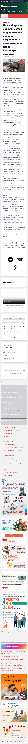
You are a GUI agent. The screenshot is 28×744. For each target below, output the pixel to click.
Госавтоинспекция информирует (12, 439)
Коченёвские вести (10, 7)
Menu (4, 16)
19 (11, 328)
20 (14, 328)
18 (7, 328)
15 (20, 326)
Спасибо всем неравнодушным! (9, 656)
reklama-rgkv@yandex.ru (20, 416)
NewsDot (20, 743)
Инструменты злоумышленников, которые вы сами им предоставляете (13, 669)
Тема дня (6, 475)
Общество (7, 458)
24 (4, 331)
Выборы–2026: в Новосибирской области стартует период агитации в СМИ (12, 660)
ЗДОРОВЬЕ (7, 442)
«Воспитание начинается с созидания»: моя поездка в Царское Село (13, 652)
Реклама (6, 469)
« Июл (13, 337)
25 (8, 331)
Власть (6, 436)
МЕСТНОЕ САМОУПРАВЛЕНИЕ (12, 447)
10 (4, 326)
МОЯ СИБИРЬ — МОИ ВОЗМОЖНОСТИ (15, 450)
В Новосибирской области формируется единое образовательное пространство (12, 664)
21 (17, 328)
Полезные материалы (10, 461)
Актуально (7, 433)
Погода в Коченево (8, 347)
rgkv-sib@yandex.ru (16, 410)
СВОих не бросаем (9, 472)
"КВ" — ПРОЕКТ (8, 427)
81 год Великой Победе (10, 430)
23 (23, 328)
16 (23, 326)
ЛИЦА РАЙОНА (8, 445)
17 (4, 328)
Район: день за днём (9, 467)
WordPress (9, 743)
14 (17, 326)
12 (11, 326)
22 (20, 328)
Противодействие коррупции (12, 464)
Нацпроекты (6, 22)
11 (7, 326)
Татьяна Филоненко (14, 375)
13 (14, 326)
